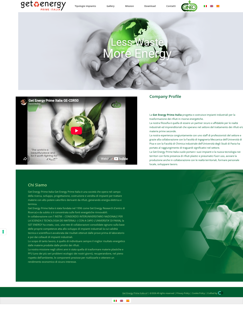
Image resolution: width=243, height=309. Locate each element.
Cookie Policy (198, 293)
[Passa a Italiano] (205, 6)
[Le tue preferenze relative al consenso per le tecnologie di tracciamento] (3, 232)
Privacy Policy (183, 293)
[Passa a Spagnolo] (218, 6)
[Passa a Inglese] (211, 6)
